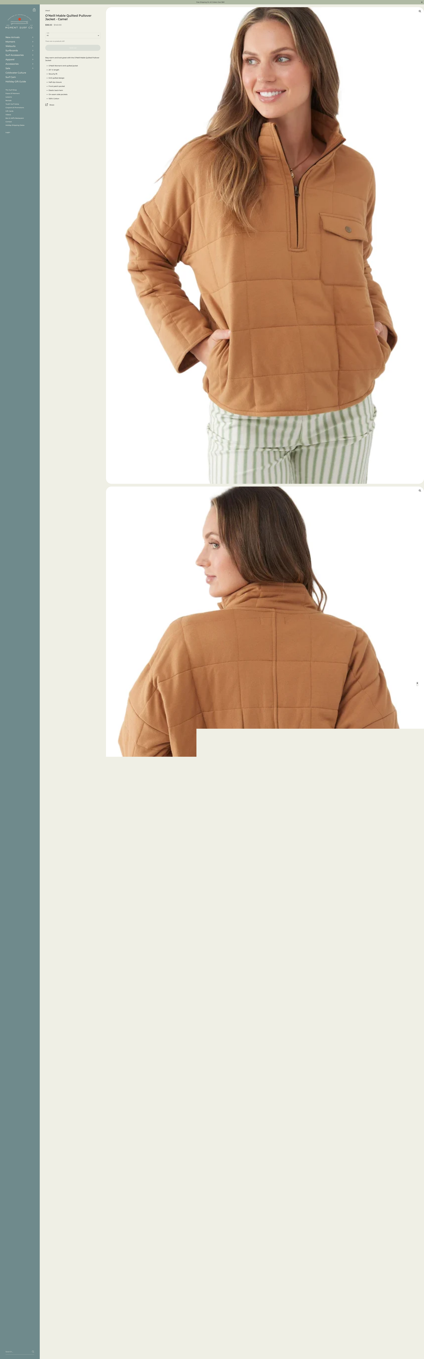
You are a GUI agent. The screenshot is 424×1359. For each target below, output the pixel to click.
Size (48, 33)
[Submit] (33, 1352)
